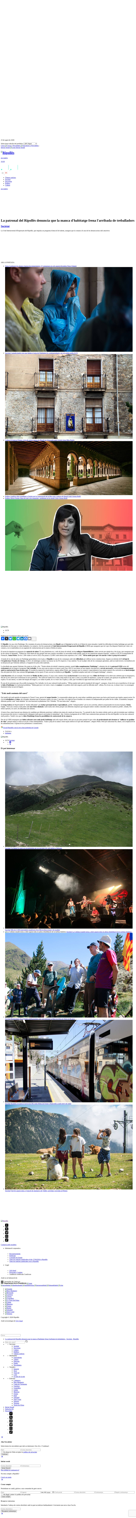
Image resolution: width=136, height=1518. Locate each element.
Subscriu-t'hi (9, 1409)
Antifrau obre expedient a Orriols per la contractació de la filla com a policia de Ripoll (39, 496)
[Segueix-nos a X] (6, 1230)
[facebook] (10, 742)
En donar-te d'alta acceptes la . (20, 1452)
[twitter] (10, 744)
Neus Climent (71, 266)
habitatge (8, 733)
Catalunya (17, 1380)
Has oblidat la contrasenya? (10, 1470)
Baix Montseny (19, 1382)
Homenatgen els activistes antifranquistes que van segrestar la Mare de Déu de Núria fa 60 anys (43, 1019)
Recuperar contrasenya (9, 1511)
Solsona (16, 1401)
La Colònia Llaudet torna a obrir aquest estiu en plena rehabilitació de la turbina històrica (102, 932)
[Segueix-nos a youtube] (6, 1237)
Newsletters (17, 146)
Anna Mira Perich (68, 440)
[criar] (60, 1285)
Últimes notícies (10, 178)
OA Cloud (19, 1321)
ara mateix (4, 189)
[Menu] (4, 174)
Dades (16, 1363)
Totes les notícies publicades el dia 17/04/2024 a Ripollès (28, 1259)
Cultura (7, 185)
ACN (76, 353)
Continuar (5, 1454)
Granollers (17, 1388)
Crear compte (6, 1496)
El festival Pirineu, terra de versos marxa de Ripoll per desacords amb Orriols (36, 440)
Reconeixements (14, 1254)
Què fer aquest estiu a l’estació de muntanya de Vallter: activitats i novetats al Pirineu (39, 1191)
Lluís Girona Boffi (74, 496)
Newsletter (8, 1411)
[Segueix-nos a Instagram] (11, 1422)
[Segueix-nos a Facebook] (6, 1226)
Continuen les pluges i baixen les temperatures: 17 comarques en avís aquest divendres (38, 266)
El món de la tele (19, 1376)
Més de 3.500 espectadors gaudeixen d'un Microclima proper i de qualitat (35, 930)
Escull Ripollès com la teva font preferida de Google (20, 728)
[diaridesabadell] (17, 1285)
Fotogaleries (18, 1357)
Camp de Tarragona (20, 1384)
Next (15, 1371)
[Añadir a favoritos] (33, 639)
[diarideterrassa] (29, 1285)
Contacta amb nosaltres (8, 1245)
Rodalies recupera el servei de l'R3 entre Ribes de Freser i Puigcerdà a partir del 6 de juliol (41, 1104)
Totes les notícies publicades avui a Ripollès (24, 1261)
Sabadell (16, 1397)
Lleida (16, 1390)
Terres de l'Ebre (19, 1405)
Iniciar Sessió (9, 1407)
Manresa (16, 1392)
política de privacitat (30, 1452)
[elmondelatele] (52, 1285)
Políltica (16, 1352)
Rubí (15, 1396)
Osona (16, 1394)
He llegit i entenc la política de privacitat (16, 1494)
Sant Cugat (17, 1399)
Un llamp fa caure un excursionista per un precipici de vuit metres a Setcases (36, 848)
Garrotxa (17, 1386)
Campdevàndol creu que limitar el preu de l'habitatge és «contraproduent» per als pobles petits (42, 353)
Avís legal (12, 1270)
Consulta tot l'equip (15, 1257)
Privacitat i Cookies (15, 1272)
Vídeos (16, 1359)
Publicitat (12, 1256)
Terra (7, 266)
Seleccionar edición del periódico (12, 144)
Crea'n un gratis (6, 1477)
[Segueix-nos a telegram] (6, 1234)
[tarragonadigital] (41, 1285)
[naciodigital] (6, 1285)
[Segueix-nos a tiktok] (6, 1241)
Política (7, 183)
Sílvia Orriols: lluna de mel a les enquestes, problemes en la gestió (33, 498)
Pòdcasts (16, 1361)
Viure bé (16, 1373)
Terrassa (16, 1403)
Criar (15, 1375)
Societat (7, 179)
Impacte (16, 1369)
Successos (8, 181)
